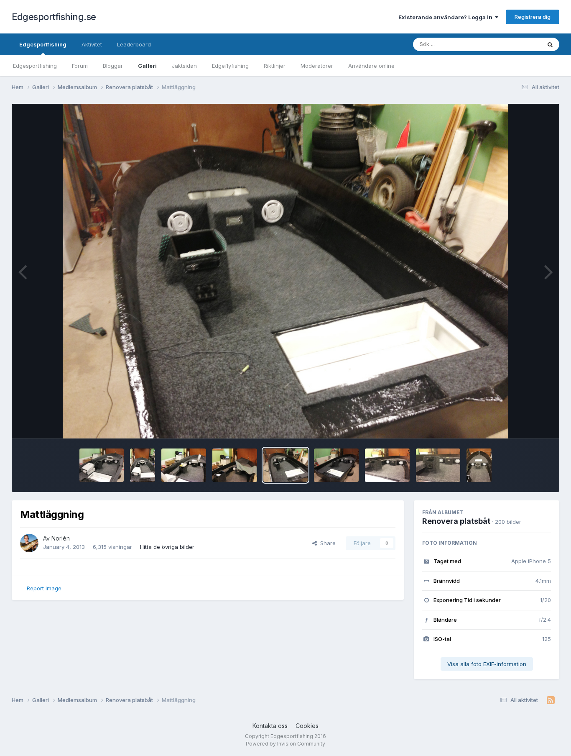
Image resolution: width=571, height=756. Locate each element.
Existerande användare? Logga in (446, 17)
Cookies (307, 725)
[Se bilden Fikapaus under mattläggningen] (183, 465)
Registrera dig (533, 16)
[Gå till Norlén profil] (29, 543)
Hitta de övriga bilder (167, 546)
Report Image (44, 588)
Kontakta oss (270, 725)
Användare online (371, 65)
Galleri (147, 65)
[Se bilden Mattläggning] (101, 465)
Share (326, 543)
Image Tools (524, 423)
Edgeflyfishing (230, 65)
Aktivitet (92, 44)
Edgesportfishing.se (54, 16)
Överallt (520, 44)
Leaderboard (134, 44)
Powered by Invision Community (285, 744)
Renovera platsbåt (456, 521)
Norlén (60, 538)
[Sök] (550, 44)
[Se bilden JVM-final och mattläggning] (234, 465)
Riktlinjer (275, 65)
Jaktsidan (184, 65)
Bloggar (113, 65)
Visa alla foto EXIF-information (486, 664)
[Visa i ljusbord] (286, 271)
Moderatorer (317, 65)
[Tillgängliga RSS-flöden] (550, 700)
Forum (80, 65)
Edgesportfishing (42, 44)
